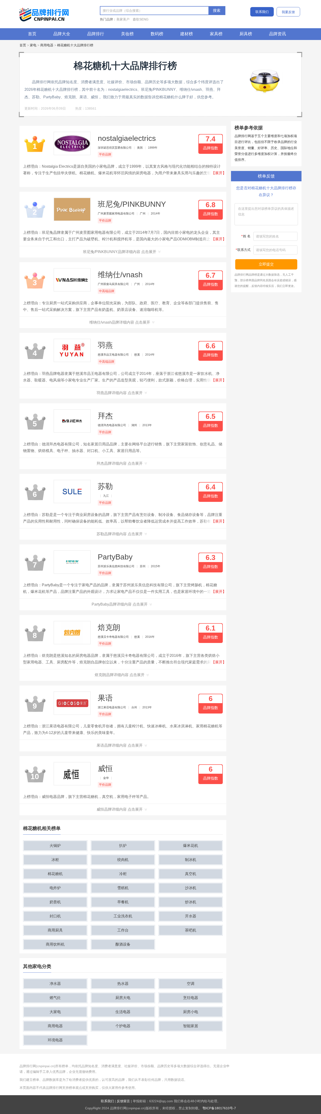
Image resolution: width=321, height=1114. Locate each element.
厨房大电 (122, 998)
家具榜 (216, 34)
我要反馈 (288, 12)
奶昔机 (55, 902)
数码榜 (157, 34)
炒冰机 (190, 902)
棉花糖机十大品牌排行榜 (75, 45)
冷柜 (123, 874)
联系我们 (262, 12)
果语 (105, 698)
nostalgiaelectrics (127, 138)
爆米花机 (190, 846)
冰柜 (55, 860)
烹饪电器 (190, 998)
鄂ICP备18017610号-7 (219, 1108)
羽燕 (105, 345)
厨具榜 (245, 34)
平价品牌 (105, 154)
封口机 (55, 916)
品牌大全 (61, 34)
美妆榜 (127, 34)
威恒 (105, 768)
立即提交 (266, 264)
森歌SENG (141, 19)
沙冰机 (190, 888)
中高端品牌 (106, 291)
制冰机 (190, 860)
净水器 (55, 984)
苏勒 (105, 486)
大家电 (55, 1012)
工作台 (123, 930)
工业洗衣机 (123, 916)
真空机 (190, 874)
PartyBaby (115, 557)
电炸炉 (55, 888)
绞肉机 (123, 860)
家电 (33, 45)
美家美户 (122, 19)
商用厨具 (55, 930)
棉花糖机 (55, 874)
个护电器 (122, 1026)
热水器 (123, 984)
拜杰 (105, 416)
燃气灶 (55, 998)
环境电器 (55, 1040)
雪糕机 (123, 888)
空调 (190, 984)
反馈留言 (123, 1101)
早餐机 (123, 902)
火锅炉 (55, 846)
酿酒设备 (122, 944)
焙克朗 (109, 627)
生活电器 (122, 1012)
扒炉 (123, 846)
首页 (32, 34)
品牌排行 (95, 34)
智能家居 (190, 1026)
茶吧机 (190, 930)
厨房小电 (190, 1012)
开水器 (190, 916)
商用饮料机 (55, 944)
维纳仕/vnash (120, 274)
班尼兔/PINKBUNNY (132, 204)
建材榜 (186, 34)
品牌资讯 (277, 34)
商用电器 (46, 45)
